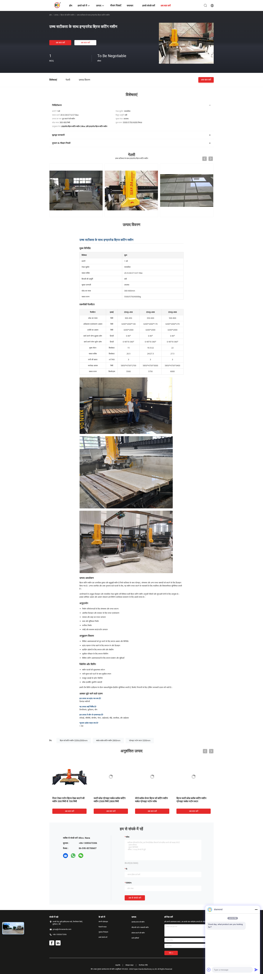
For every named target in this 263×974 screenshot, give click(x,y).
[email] (65, 855)
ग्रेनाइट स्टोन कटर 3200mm (139, 740)
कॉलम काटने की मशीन (138, 933)
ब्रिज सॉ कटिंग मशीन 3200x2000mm (74, 740)
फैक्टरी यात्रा (103, 927)
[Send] (256, 970)
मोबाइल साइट (129, 965)
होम (50, 15)
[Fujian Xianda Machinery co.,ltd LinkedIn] (58, 943)
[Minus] (256, 909)
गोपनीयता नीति (143, 965)
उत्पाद (56, 15)
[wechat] (80, 855)
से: (127, 869)
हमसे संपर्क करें (103, 937)
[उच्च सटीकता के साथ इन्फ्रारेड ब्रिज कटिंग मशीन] (186, 43)
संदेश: (128, 837)
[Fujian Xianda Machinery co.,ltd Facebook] (51, 943)
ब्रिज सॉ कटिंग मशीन (68, 15)
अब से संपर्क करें (134, 897)
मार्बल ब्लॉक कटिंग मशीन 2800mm (108, 740)
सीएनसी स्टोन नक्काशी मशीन (140, 927)
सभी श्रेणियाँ (135, 938)
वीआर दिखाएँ (115, 5)
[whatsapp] (73, 855)
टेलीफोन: (129, 883)
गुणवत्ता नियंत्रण (103, 932)
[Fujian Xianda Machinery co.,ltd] (57, 5)
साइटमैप (117, 965)
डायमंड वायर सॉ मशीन (138, 922)
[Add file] (209, 970)
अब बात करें (60, 42)
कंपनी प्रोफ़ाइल (103, 922)
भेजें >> (171, 953)
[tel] (88, 855)
